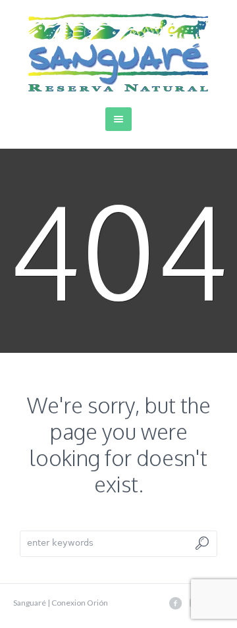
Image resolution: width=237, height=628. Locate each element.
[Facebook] (175, 603)
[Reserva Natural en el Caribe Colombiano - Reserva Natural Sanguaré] (118, 52)
